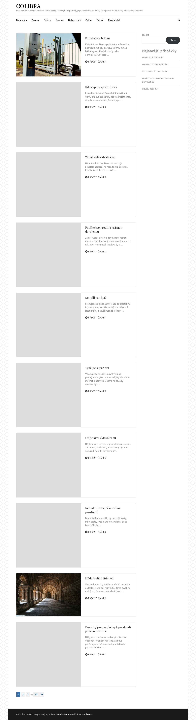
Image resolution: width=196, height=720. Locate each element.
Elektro (47, 20)
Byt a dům (21, 20)
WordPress (86, 714)
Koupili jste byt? (95, 297)
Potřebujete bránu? (97, 38)
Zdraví (100, 20)
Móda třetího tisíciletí (99, 578)
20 (36, 694)
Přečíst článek (97, 61)
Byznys (35, 20)
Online (88, 20)
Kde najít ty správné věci (101, 87)
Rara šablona (62, 714)
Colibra (28, 5)
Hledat (145, 35)
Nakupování (74, 20)
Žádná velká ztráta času (100, 157)
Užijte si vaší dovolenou (100, 438)
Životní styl (114, 20)
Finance (60, 20)
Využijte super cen (97, 368)
